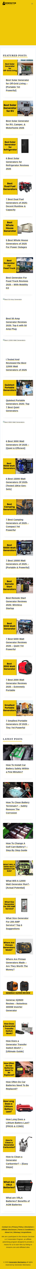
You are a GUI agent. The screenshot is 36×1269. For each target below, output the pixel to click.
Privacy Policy (17, 1227)
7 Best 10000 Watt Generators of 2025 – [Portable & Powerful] (17, 564)
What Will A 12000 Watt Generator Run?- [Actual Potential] (18, 884)
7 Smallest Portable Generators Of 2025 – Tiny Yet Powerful (17, 724)
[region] (18, 1253)
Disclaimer (29, 1227)
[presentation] (18, 67)
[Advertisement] (18, 26)
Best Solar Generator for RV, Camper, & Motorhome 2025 (17, 124)
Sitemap (17, 1232)
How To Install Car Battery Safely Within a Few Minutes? (17, 768)
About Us (8, 1232)
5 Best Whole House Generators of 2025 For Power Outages (17, 243)
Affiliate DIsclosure (9, 1230)
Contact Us (6, 1227)
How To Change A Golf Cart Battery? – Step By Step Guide (17, 847)
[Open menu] (32, 3)
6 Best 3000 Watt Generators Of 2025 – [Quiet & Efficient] (17, 444)
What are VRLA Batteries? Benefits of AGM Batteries (18, 1201)
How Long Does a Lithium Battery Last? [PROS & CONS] (17, 1123)
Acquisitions (26, 1232)
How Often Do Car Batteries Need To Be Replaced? (17, 1085)
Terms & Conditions (26, 1230)
